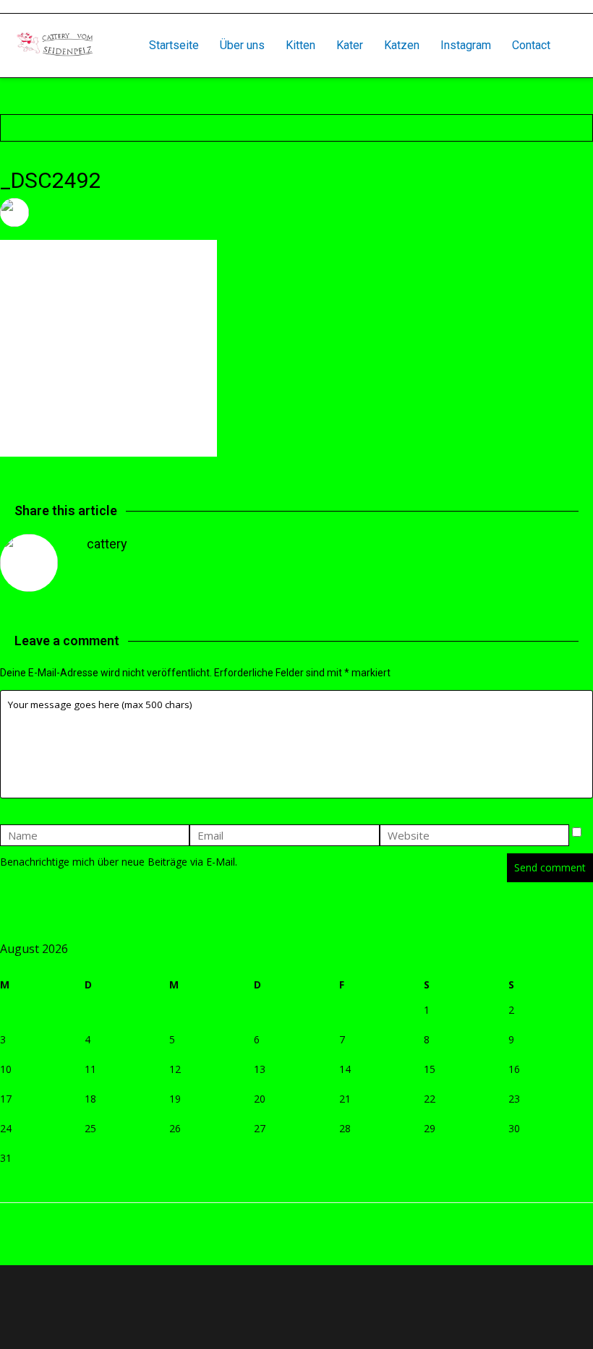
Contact (531, 45)
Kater (349, 45)
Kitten (300, 45)
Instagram (465, 45)
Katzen (401, 45)
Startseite (174, 45)
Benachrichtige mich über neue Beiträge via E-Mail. (118, 862)
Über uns (242, 45)
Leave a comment (257, 212)
